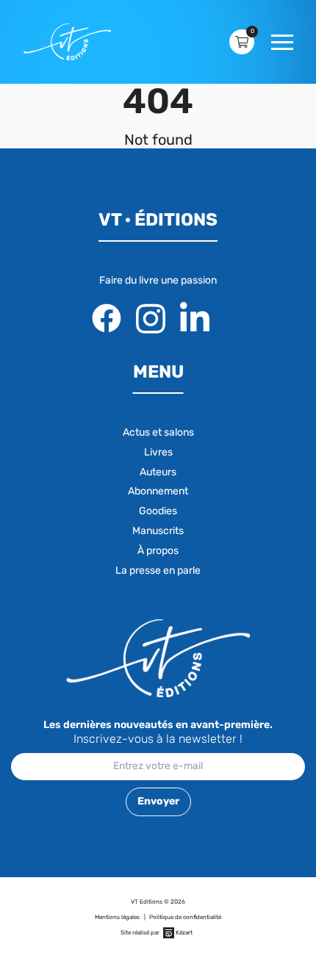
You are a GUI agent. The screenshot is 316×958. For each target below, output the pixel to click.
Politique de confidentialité (185, 917)
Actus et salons (158, 432)
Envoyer (158, 801)
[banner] (67, 42)
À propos (158, 550)
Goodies (158, 511)
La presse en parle (158, 570)
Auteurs (158, 472)
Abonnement (158, 491)
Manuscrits (158, 531)
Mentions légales (117, 917)
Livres (158, 452)
